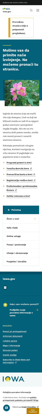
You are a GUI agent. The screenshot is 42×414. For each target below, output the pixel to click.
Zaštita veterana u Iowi (18, 195)
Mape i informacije (11, 345)
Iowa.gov (7, 11)
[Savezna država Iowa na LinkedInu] (5, 289)
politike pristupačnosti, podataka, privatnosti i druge (20, 398)
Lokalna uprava (10, 341)
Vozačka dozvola (18, 168)
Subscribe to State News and (16, 361)
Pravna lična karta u (19, 174)
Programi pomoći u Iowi (19, 162)
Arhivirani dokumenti (13, 336)
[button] (33, 411)
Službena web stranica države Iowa (15, 2)
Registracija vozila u (20, 180)
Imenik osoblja (9, 355)
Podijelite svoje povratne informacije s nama (21, 313)
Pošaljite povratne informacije (17, 392)
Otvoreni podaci (10, 350)
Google (28, 407)
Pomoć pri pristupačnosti (14, 331)
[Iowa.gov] (8, 9)
